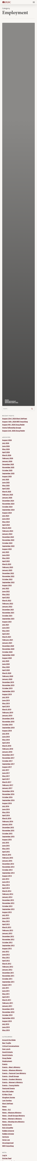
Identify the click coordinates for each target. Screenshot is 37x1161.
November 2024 (8, 504)
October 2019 (7, 688)
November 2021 (8, 613)
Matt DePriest (7, 1104)
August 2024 (7, 513)
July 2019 (5, 697)
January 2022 (7, 607)
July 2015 (5, 843)
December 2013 (8, 900)
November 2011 (8, 976)
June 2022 (6, 591)
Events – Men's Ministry (11, 1067)
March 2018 (6, 746)
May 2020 (6, 667)
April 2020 (6, 670)
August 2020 (7, 658)
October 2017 (7, 761)
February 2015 (7, 858)
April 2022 (6, 597)
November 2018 (8, 722)
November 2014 (8, 867)
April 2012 (6, 961)
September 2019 (8, 691)
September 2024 (8, 510)
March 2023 (6, 564)
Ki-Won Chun (7, 1094)
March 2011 (6, 1000)
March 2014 (6, 891)
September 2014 (8, 873)
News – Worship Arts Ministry (13, 1122)
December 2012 (8, 936)
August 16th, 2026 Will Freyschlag (15, 422)
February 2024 (7, 531)
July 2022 (5, 588)
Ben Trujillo (6, 1043)
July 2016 (5, 806)
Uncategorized (7, 1143)
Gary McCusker (8, 1091)
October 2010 (7, 1015)
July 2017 (5, 770)
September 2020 (8, 655)
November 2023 (8, 540)
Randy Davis (7, 1125)
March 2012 (6, 964)
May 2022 (6, 594)
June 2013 (6, 918)
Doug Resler (6, 1058)
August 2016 (7, 803)
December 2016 (8, 791)
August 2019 (7, 694)
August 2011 (7, 985)
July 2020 (5, 661)
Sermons (5, 1137)
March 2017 (6, 782)
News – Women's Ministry (12, 1119)
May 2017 (6, 776)
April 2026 (6, 452)
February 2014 (7, 894)
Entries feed (6, 1158)
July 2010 (5, 1024)
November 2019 (8, 685)
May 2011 (6, 994)
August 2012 (7, 948)
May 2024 (6, 522)
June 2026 (6, 446)
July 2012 (5, 952)
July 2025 (5, 479)
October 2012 (7, 942)
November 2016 (8, 794)
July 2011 (5, 988)
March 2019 (6, 709)
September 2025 (8, 473)
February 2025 (7, 495)
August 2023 (7, 549)
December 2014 (8, 864)
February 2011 (7, 1003)
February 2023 (7, 567)
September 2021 (8, 619)
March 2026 (6, 455)
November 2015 (8, 830)
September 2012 (8, 945)
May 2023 (6, 558)
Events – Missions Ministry (12, 1070)
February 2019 (7, 712)
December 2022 (8, 573)
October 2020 (7, 652)
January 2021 (7, 643)
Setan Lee (6, 1140)
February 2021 (7, 640)
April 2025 (6, 489)
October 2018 (7, 725)
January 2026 (7, 461)
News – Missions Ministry (11, 1113)
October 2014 (7, 870)
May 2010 (6, 1030)
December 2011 (8, 973)
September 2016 (8, 800)
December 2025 (8, 464)
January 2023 (7, 570)
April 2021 (6, 634)
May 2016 (6, 812)
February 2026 (7, 458)
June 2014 (6, 882)
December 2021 (8, 610)
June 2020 (6, 664)
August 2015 (7, 840)
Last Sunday (7, 1101)
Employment (7, 1061)
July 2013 (5, 915)
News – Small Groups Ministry (13, 1116)
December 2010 (8, 1009)
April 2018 (6, 743)
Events (4, 1064)
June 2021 (6, 628)
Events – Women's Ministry (12, 1082)
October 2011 (7, 979)
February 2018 (7, 749)
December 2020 (8, 646)
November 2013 (8, 903)
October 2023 (7, 543)
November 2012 (8, 939)
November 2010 (8, 1012)
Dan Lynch (6, 1049)
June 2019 (6, 700)
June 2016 (6, 809)
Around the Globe (9, 1040)
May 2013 (6, 921)
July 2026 (5, 443)
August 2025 (7, 476)
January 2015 (7, 861)
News (4, 1107)
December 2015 (8, 827)
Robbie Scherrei (8, 1131)
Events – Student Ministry (12, 1079)
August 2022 (7, 585)
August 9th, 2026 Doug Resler (13, 425)
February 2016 (7, 821)
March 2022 (6, 601)
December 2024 (8, 501)
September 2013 (8, 909)
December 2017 (8, 755)
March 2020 (6, 673)
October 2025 (7, 470)
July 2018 (5, 734)
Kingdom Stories (8, 1097)
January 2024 (7, 534)
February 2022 (7, 604)
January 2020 (7, 679)
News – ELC (6, 1110)
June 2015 (6, 846)
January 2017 (7, 788)
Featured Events (8, 1088)
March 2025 (6, 492)
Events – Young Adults (10, 1085)
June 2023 (6, 555)
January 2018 (7, 752)
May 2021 (6, 631)
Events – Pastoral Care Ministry (14, 1073)
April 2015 (6, 852)
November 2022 (8, 576)
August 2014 (7, 876)
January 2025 (7, 498)
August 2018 (7, 731)
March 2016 (6, 818)
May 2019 (6, 703)
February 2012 (7, 967)
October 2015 (7, 834)
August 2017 (7, 767)
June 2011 (6, 991)
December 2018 (8, 719)
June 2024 (6, 519)
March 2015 (6, 855)
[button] (34, 2)
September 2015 (8, 837)
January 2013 (7, 933)
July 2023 (5, 552)
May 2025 (6, 486)
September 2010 (8, 1018)
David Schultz (7, 1052)
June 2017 (6, 773)
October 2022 (7, 579)
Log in (4, 1155)
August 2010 (7, 1021)
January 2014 (7, 897)
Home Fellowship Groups (11, 428)
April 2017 (6, 779)
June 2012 (6, 955)
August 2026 (7, 440)
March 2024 (6, 528)
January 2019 (7, 715)
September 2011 (8, 982)
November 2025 (8, 467)
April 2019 (6, 706)
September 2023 (8, 546)
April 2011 (6, 997)
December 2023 (8, 537)
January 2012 (7, 970)
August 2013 (7, 912)
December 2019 (8, 682)
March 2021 (6, 637)
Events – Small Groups (10, 1076)
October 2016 (7, 797)
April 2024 (6, 525)
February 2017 (7, 785)
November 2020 (8, 649)
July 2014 (5, 879)
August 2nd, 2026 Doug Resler (13, 431)
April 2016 (6, 815)
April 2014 (6, 888)
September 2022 (8, 582)
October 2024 (7, 507)
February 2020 (7, 676)
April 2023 (6, 561)
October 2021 (7, 616)
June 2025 (6, 482)
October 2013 (7, 906)
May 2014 (6, 885)
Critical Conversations (10, 1046)
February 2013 (7, 930)
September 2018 (8, 728)
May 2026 (6, 449)
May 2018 (6, 740)
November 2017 (8, 758)
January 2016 (7, 824)
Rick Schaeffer (7, 1128)
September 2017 (8, 764)
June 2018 (6, 737)
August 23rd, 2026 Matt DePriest (14, 419)
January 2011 (7, 1006)
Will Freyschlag (8, 1146)
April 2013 (6, 924)
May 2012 (6, 958)
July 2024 (5, 516)
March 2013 (6, 927)
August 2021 (7, 622)
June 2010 (6, 1027)
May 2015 (6, 849)
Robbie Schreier (8, 1134)
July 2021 (5, 625)
